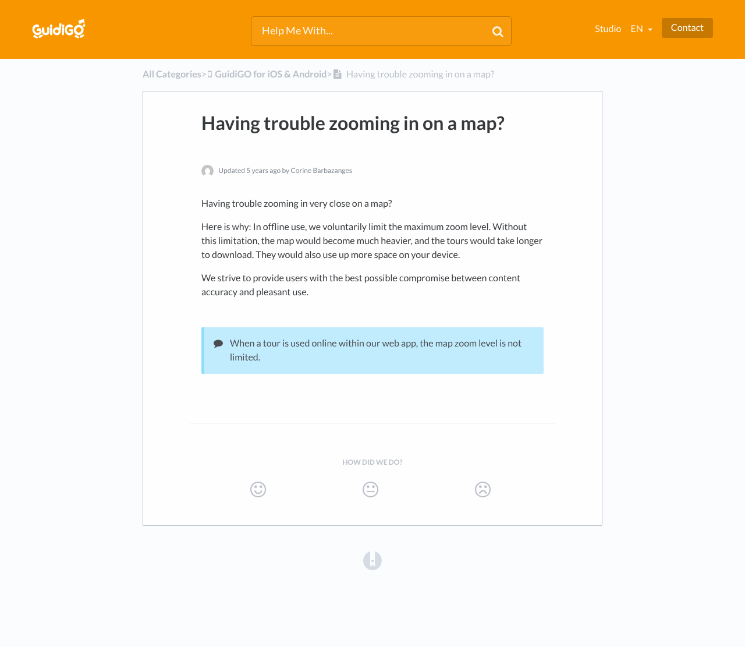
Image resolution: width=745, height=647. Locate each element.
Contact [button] (687, 27)
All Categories (172, 74)
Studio (608, 28)
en (637, 28)
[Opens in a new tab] (372, 559)
